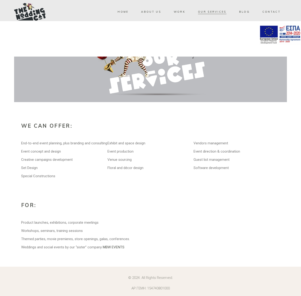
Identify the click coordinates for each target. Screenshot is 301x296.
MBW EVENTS (113, 247)
